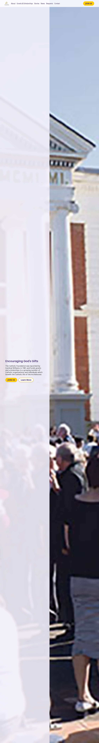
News (43, 3)
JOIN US (88, 3)
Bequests (49, 3)
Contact (57, 3)
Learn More (26, 380)
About (13, 3)
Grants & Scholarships (25, 3)
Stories (36, 3)
